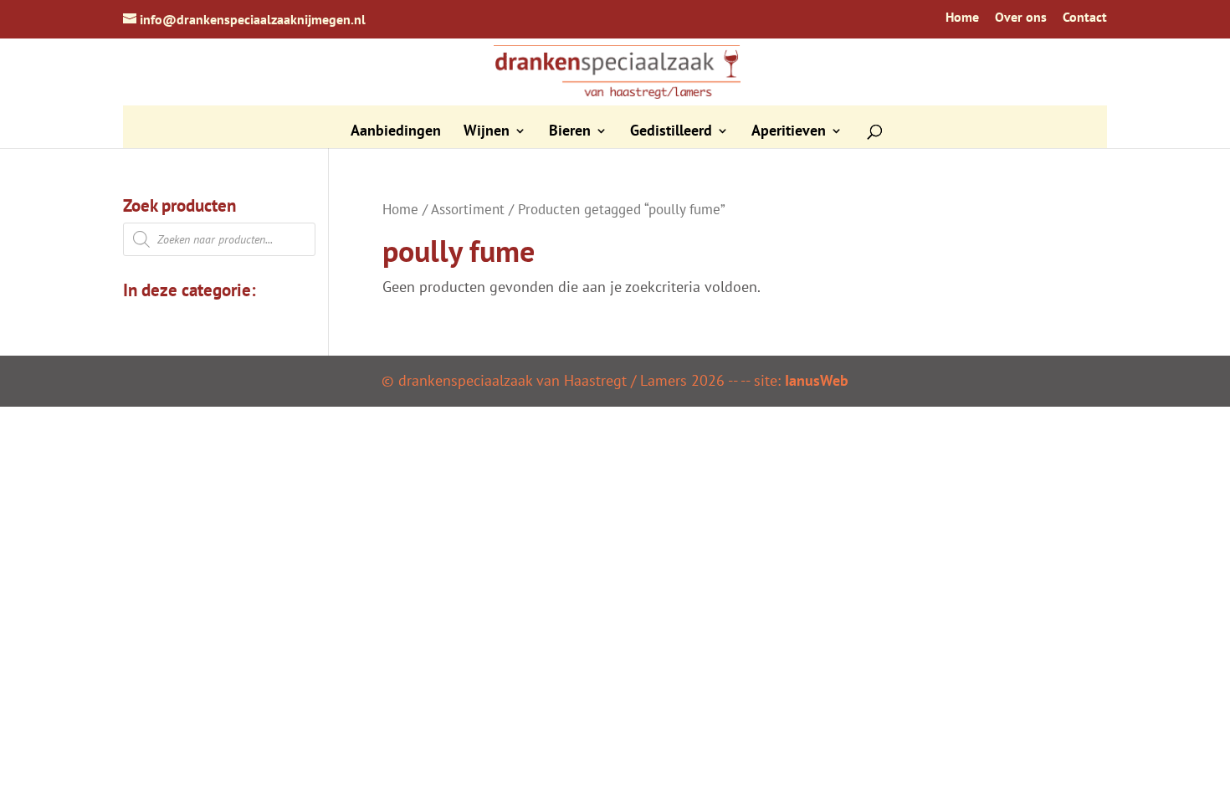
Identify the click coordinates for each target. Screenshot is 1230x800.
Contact (1085, 17)
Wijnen (487, 132)
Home (962, 17)
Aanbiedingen (396, 132)
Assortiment (468, 209)
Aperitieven (788, 132)
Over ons (1021, 17)
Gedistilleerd (671, 132)
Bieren (570, 132)
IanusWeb (816, 380)
